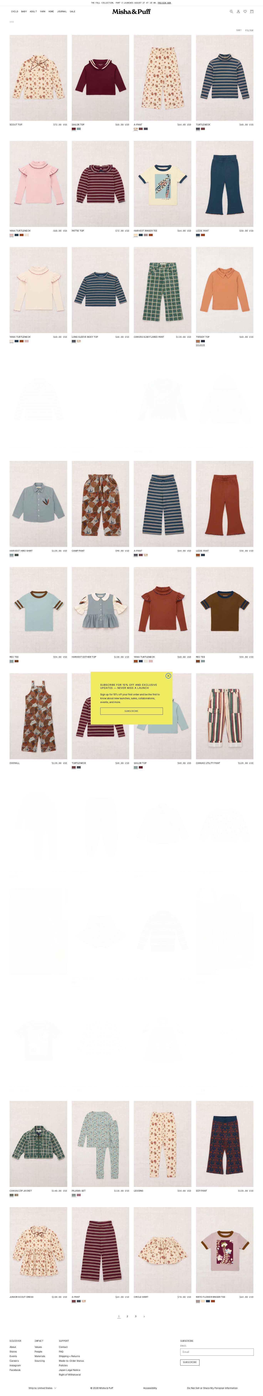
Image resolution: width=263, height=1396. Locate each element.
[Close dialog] (168, 675)
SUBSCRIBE (131, 711)
